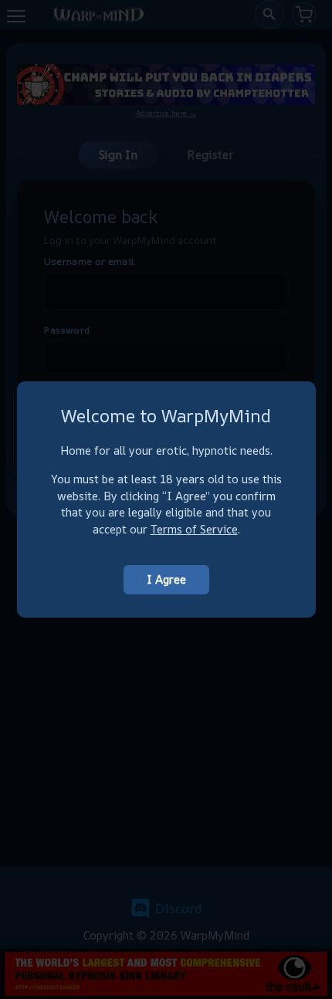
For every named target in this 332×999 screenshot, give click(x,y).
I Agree (166, 579)
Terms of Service (194, 529)
